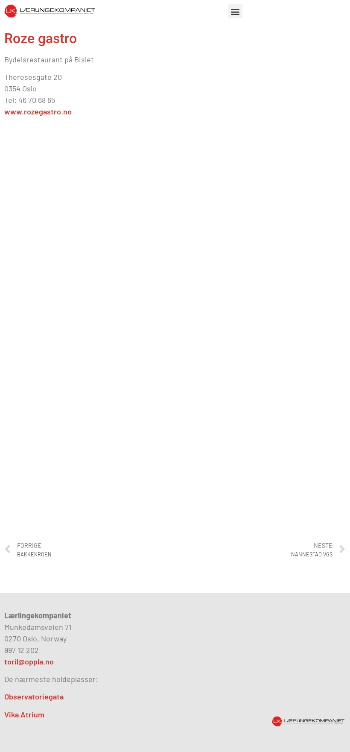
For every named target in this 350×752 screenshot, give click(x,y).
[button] (235, 11)
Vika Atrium (24, 714)
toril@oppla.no (29, 661)
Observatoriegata (34, 696)
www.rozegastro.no (38, 111)
